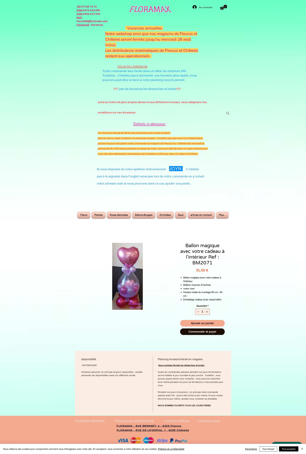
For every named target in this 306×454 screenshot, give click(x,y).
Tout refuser (268, 448)
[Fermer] (302, 448)
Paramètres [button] (251, 448)
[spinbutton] (202, 312)
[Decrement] (198, 312)
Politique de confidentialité (171, 448)
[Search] (227, 113)
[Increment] (207, 312)
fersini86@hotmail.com (92, 21)
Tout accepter (289, 448)
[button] (223, 7)
